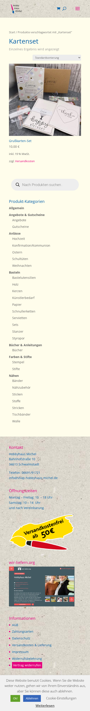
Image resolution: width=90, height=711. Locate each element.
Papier (17, 304)
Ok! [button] (15, 698)
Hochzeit (18, 239)
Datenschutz (21, 638)
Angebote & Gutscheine (27, 215)
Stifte (16, 369)
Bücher (17, 350)
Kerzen (17, 291)
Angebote (19, 220)
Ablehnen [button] (32, 698)
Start (12, 32)
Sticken (17, 394)
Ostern (17, 252)
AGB (15, 625)
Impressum (20, 652)
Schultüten (20, 259)
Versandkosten (25, 161)
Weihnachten (22, 265)
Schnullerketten (23, 311)
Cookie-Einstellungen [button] (61, 698)
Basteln (14, 272)
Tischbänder (21, 414)
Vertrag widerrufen (27, 665)
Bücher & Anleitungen (25, 345)
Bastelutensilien (24, 278)
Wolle (16, 421)
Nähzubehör (21, 387)
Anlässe (15, 233)
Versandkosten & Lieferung (32, 645)
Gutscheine (20, 227)
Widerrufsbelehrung (27, 659)
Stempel (18, 362)
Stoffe (16, 401)
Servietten (19, 318)
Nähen (14, 376)
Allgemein (16, 208)
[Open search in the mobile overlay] (45, 185)
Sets (15, 325)
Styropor (18, 338)
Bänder (17, 381)
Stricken (18, 408)
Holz (15, 284)
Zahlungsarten (22, 631)
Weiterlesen (45, 705)
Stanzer (17, 331)
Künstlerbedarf (23, 298)
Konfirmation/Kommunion (31, 245)
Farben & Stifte (20, 357)
